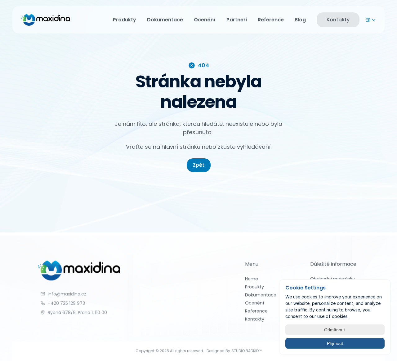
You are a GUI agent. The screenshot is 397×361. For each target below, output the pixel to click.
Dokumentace (165, 19)
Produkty (124, 19)
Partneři (236, 19)
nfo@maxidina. (64, 294)
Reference (271, 19)
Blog (300, 19)
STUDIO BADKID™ (246, 350)
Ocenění (205, 19)
